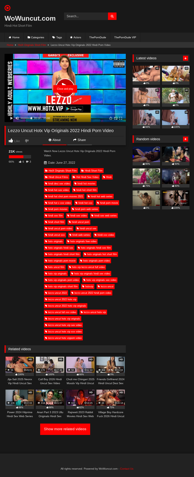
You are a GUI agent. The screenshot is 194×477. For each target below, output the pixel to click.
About (56, 140)
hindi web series (81, 234)
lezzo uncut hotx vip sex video (65, 325)
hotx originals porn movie (62, 260)
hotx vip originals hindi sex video (92, 273)
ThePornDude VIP (125, 37)
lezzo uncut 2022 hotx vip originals (67, 305)
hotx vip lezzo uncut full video (88, 267)
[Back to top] (182, 465)
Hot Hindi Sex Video (87, 177)
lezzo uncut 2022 (57, 292)
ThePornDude (97, 37)
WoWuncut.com (30, 18)
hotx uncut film (56, 267)
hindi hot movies (86, 183)
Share (81, 140)
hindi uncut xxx (56, 234)
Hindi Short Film (93, 170)
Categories (37, 37)
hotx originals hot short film (102, 254)
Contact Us (126, 468)
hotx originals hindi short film (64, 254)
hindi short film (56, 222)
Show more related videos (65, 429)
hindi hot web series (102, 196)
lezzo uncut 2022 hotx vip (62, 299)
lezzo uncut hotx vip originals (64, 318)
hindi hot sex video (58, 190)
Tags (59, 37)
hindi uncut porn (80, 222)
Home (16, 37)
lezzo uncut (107, 286)
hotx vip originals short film (63, 286)
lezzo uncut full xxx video (62, 312)
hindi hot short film (86, 190)
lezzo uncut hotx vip (95, 312)
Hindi (109, 177)
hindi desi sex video (59, 183)
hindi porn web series (86, 209)
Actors (77, 37)
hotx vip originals (57, 273)
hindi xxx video (106, 234)
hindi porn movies (57, 209)
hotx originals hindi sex (60, 247)
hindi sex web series (105, 215)
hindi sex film (55, 215)
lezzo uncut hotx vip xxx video (65, 331)
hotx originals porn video (96, 260)
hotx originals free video (83, 241)
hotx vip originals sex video (101, 280)
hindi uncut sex (88, 228)
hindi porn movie (109, 202)
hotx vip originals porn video (63, 280)
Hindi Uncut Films (58, 177)
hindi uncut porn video (60, 228)
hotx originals (55, 241)
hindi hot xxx (85, 202)
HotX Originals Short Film (32, 45)
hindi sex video (78, 215)
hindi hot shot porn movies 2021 (65, 196)
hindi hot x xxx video (59, 202)
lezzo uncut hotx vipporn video (65, 338)
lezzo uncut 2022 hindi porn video (92, 292)
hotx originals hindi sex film (96, 247)
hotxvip (89, 286)
